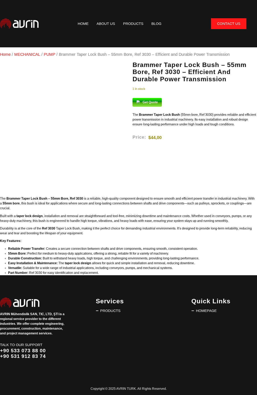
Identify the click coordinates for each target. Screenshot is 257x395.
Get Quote (150, 102)
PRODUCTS (133, 23)
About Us (106, 23)
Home (83, 23)
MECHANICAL (27, 54)
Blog (156, 23)
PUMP (49, 54)
